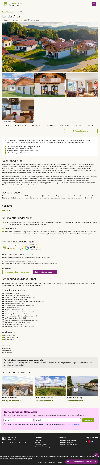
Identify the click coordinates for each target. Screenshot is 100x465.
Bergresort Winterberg (9, 398)
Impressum (39, 449)
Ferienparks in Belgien (66, 443)
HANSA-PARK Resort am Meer (44, 398)
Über (7, 125)
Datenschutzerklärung (72, 424)
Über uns (38, 441)
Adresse (78, 125)
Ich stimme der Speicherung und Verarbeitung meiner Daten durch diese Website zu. (44, 424)
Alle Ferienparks (64, 447)
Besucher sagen (20, 125)
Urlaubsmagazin (40, 445)
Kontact (38, 443)
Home (4, 12)
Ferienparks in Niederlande (68, 441)
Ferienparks (10, 12)
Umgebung (90, 125)
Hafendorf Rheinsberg (74, 398)
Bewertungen (64, 125)
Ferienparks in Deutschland (68, 445)
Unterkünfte (50, 125)
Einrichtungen (36, 125)
